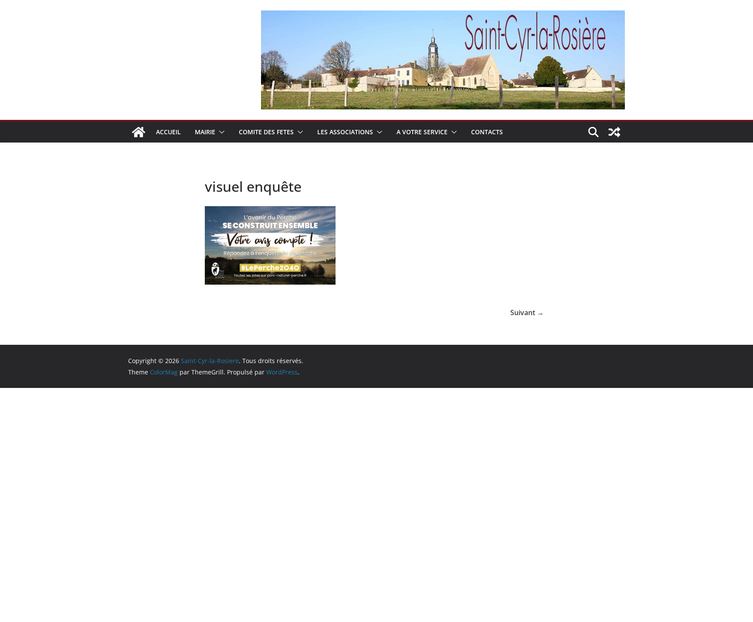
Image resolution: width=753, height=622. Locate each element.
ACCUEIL (168, 132)
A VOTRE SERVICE (422, 132)
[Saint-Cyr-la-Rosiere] (138, 132)
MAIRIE (205, 132)
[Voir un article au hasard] (614, 132)
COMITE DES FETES (266, 132)
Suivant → (527, 312)
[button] (220, 132)
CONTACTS (487, 132)
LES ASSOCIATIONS (345, 132)
